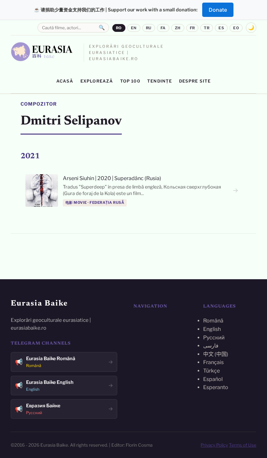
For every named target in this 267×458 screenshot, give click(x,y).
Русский (214, 337)
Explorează (96, 81)
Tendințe (159, 81)
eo (236, 28)
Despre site (195, 81)
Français (213, 362)
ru (148, 28)
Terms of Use (242, 445)
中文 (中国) (215, 354)
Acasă (65, 81)
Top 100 (130, 81)
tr (206, 28)
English (212, 329)
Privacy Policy (214, 445)
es (221, 28)
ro (119, 28)
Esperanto (215, 387)
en (134, 28)
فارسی (210, 346)
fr (192, 28)
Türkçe (211, 371)
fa (163, 28)
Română (213, 321)
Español (213, 379)
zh (178, 28)
